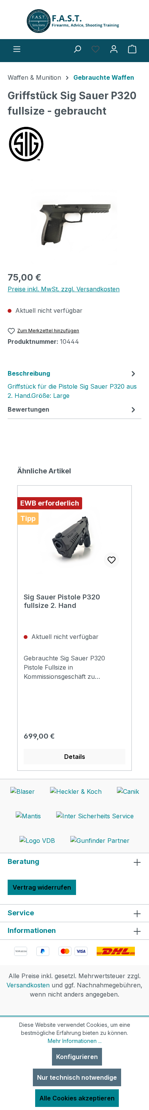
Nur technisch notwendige (77, 1077)
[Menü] (17, 48)
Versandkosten (28, 985)
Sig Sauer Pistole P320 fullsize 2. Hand (62, 601)
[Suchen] (77, 48)
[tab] (73, 384)
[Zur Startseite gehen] (74, 21)
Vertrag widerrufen (42, 887)
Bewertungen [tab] (28, 409)
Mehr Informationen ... (75, 1041)
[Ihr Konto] (114, 48)
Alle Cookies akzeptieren (77, 1098)
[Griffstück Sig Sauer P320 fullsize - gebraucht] (74, 222)
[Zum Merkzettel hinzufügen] (111, 560)
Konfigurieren (77, 1057)
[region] (74, 222)
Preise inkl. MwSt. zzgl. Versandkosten (64, 289)
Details (74, 756)
